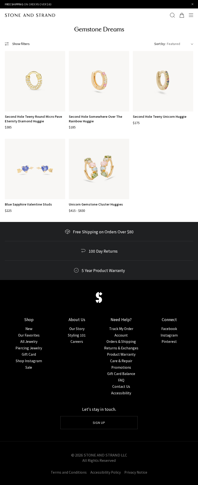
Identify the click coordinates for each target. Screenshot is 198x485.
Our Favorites (29, 335)
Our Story (77, 328)
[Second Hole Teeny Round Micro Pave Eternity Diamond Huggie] (35, 81)
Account (121, 335)
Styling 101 (77, 335)
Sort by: (160, 43)
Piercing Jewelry (28, 347)
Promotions (121, 367)
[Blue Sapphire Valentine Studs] (35, 169)
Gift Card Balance (121, 373)
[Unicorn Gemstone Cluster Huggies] (99, 169)
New (28, 328)
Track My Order (121, 328)
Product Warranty (121, 354)
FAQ (121, 380)
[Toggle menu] (192, 15)
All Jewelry (28, 341)
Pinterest (169, 341)
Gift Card (29, 354)
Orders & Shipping (121, 341)
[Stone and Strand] (30, 15)
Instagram (169, 335)
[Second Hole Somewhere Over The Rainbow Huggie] (99, 81)
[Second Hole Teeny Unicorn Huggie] (163, 81)
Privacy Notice (135, 472)
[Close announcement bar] (192, 4)
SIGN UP (99, 422)
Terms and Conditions (69, 472)
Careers (77, 341)
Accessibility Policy (105, 472)
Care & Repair (121, 360)
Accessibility (121, 392)
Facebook (169, 328)
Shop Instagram (29, 360)
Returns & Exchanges (121, 347)
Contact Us (121, 386)
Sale (28, 367)
